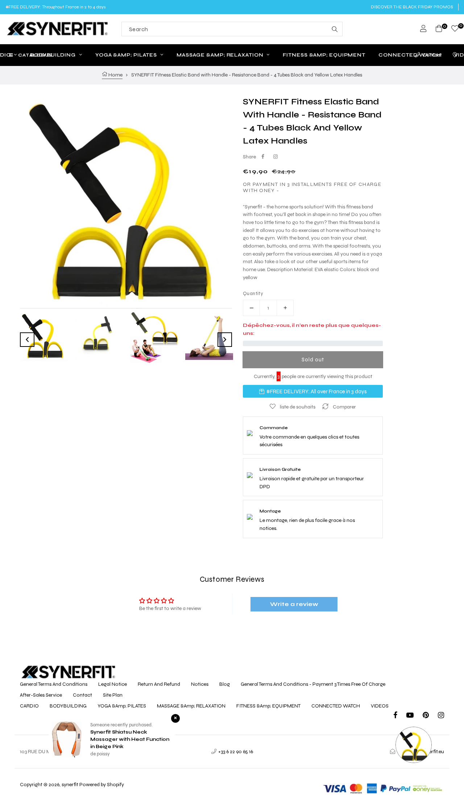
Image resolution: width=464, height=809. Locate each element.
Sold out (313, 359)
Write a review (294, 604)
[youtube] (414, 716)
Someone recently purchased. (121, 725)
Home (115, 75)
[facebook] (399, 716)
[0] (455, 29)
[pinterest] (430, 716)
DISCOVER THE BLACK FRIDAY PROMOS (412, 6)
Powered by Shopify (101, 784)
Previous (27, 339)
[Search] (335, 29)
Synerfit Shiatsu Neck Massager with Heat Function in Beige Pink (129, 739)
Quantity (253, 293)
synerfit (70, 784)
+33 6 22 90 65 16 (235, 751)
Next (225, 339)
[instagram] (441, 716)
